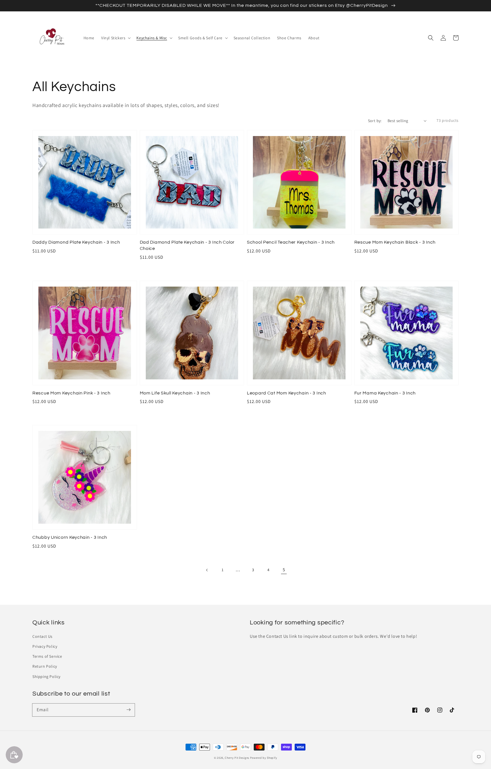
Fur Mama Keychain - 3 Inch (385, 393)
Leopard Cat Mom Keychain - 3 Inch (286, 393)
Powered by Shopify (263, 758)
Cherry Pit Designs (237, 758)
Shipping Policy (46, 676)
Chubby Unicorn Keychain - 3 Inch (69, 537)
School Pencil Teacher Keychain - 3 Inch (291, 242)
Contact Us (42, 636)
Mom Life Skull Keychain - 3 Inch (175, 393)
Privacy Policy (44, 646)
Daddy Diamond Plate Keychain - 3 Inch (76, 242)
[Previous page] (207, 570)
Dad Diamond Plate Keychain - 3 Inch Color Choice (187, 245)
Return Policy (44, 666)
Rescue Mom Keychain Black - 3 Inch (395, 242)
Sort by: (375, 120)
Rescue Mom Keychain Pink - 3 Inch (71, 393)
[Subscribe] (128, 710)
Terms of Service (47, 656)
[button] (431, 38)
